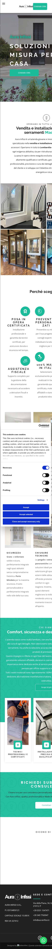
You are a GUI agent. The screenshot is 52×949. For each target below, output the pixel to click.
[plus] (18, 748)
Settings (41, 500)
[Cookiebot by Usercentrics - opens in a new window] (38, 426)
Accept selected (26, 514)
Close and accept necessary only (26, 521)
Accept (26, 507)
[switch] (45, 475)
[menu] (3, 3)
